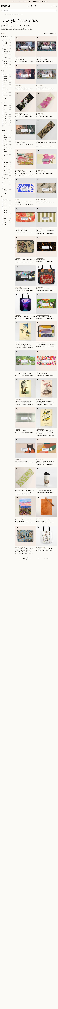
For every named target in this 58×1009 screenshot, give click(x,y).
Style (2, 159)
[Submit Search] (3, 10)
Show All (4, 98)
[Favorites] (31, 6)
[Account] (28, 6)
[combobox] (29, 10)
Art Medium (4, 130)
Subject (3, 71)
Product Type (4, 36)
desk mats (6, 28)
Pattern (3, 196)
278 (44, 558)
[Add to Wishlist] (17, 38)
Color (2, 102)
